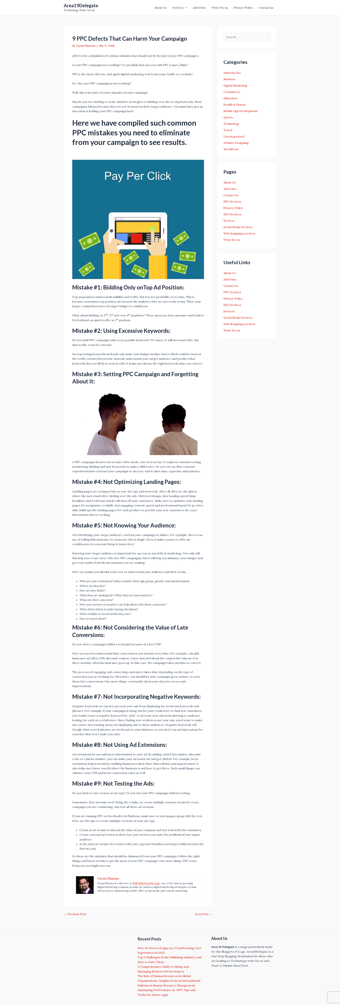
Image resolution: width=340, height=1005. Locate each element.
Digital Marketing (235, 85)
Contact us (266, 7)
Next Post (203, 914)
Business (229, 79)
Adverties (199, 7)
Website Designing (236, 143)
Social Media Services (238, 227)
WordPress (231, 149)
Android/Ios (232, 72)
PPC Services (232, 201)
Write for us (219, 7)
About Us (160, 7)
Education (230, 98)
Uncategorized (233, 136)
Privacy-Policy (243, 7)
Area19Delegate (81, 5)
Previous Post (75, 914)
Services (178, 7)
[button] (185, 8)
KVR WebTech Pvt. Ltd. (146, 883)
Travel (227, 130)
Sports (228, 117)
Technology (231, 123)
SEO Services (232, 214)
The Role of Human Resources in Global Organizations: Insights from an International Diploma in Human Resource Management (169, 980)
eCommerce (231, 92)
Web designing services (239, 233)
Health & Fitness (234, 104)
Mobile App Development (240, 111)
